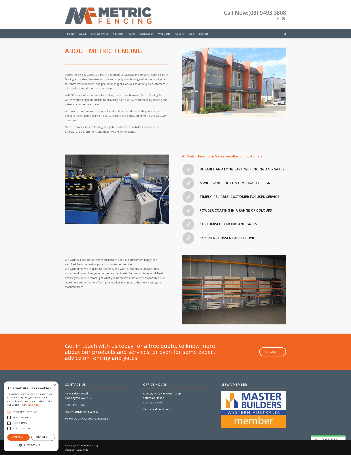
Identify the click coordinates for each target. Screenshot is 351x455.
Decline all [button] (43, 437)
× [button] (54, 385)
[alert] (31, 416)
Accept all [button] (18, 437)
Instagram (103, 418)
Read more (34, 404)
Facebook (88, 418)
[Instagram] (283, 18)
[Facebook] (278, 18)
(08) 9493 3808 (267, 12)
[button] (31, 445)
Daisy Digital (82, 449)
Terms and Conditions (157, 409)
